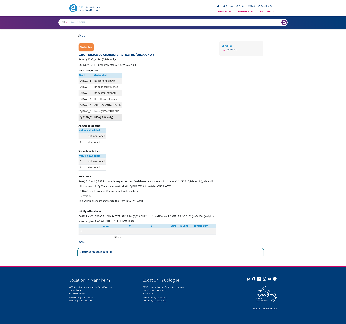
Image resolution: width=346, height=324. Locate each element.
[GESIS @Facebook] (254, 278)
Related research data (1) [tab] (97, 252)
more (82, 242)
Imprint (256, 308)
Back (82, 36)
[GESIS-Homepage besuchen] (85, 8)
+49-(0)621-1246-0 (84, 297)
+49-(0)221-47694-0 (158, 297)
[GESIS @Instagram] (264, 278)
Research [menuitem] (243, 11)
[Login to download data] (219, 6)
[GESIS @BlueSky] (249, 278)
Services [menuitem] (222, 11)
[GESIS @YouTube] (269, 278)
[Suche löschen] (279, 22)
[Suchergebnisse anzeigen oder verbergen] (284, 22)
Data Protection (269, 308)
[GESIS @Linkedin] (259, 278)
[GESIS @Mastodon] (274, 278)
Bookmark (232, 49)
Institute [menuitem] (265, 11)
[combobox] (173, 22)
